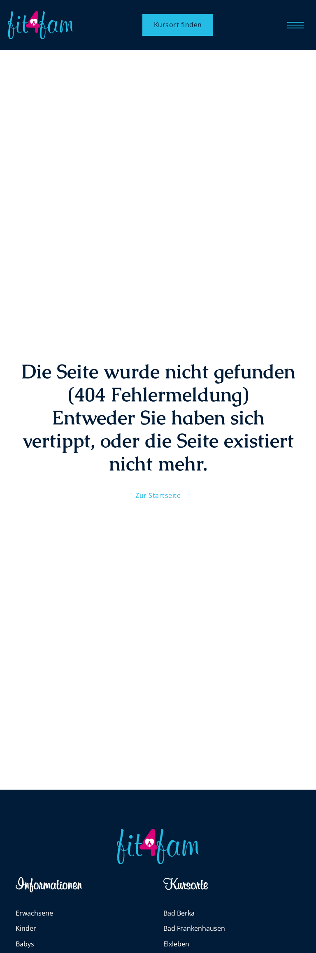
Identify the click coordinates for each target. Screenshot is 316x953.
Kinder (26, 928)
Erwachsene (34, 913)
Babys (25, 943)
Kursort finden (178, 24)
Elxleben (176, 943)
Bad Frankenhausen (194, 928)
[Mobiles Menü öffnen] (295, 25)
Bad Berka (179, 913)
